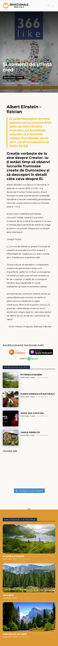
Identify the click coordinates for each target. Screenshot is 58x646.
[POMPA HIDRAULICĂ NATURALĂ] (10, 399)
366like (24, 83)
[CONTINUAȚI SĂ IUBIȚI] (29, 616)
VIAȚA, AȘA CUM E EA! (32, 413)
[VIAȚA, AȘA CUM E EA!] (10, 418)
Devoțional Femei (28, 435)
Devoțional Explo (28, 397)
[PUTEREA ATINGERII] (10, 380)
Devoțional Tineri (13, 78)
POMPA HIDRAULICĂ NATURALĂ (38, 394)
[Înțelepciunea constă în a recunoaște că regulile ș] (29, 471)
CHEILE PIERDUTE (30, 432)
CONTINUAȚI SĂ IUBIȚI (15, 634)
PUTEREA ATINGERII (31, 374)
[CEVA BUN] (29, 577)
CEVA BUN (8, 595)
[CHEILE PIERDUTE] (10, 438)
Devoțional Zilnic (28, 416)
